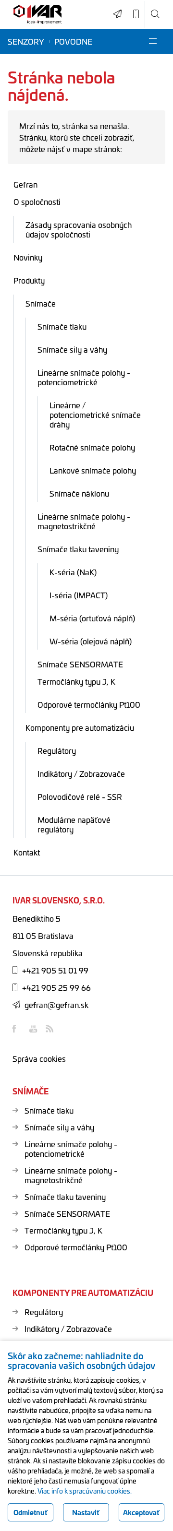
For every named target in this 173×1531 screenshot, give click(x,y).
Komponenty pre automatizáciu (79, 727)
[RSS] (51, 1029)
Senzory (26, 41)
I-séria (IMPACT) (78, 595)
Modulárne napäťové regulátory (74, 824)
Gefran (25, 184)
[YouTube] (34, 1029)
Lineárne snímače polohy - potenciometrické (83, 377)
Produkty (29, 280)
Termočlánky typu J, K (76, 681)
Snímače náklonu (79, 493)
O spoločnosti (37, 201)
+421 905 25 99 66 (56, 987)
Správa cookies (39, 1058)
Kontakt (26, 852)
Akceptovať (141, 1512)
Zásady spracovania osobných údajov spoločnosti (78, 229)
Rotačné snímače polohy (92, 447)
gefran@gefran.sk (56, 1004)
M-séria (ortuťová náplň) (92, 618)
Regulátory (56, 750)
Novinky (27, 257)
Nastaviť (85, 1512)
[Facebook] (17, 1029)
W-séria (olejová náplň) (90, 641)
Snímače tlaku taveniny (78, 549)
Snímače (40, 303)
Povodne (73, 41)
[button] (152, 41)
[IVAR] (37, 14)
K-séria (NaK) (73, 572)
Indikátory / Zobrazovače (81, 773)
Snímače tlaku (61, 326)
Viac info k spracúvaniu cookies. (84, 1490)
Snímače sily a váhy (72, 349)
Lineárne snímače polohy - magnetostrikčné (83, 521)
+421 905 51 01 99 (55, 970)
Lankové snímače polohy (92, 470)
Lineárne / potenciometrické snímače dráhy (95, 414)
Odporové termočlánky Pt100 (88, 704)
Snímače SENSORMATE (80, 664)
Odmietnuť (30, 1512)
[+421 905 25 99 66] (136, 14)
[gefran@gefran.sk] (117, 14)
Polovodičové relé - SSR (79, 796)
